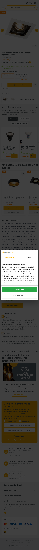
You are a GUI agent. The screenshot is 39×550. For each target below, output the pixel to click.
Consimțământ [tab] (10, 257)
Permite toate (19, 289)
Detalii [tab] (29, 257)
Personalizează (18, 296)
